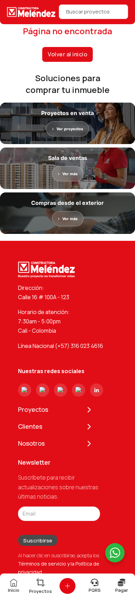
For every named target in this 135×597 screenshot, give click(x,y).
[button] (67, 586)
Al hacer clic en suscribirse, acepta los (58, 563)
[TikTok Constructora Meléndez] (60, 390)
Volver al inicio (67, 54)
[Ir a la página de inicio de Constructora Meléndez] (31, 12)
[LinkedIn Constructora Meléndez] (96, 390)
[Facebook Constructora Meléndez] (42, 390)
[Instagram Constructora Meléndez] (24, 390)
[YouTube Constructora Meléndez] (78, 390)
